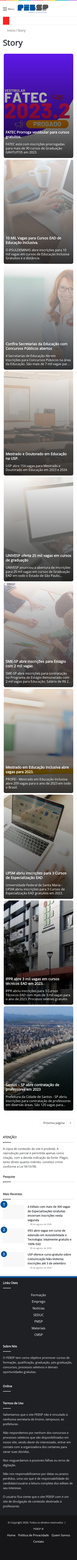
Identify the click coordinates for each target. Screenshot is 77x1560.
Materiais (38, 1328)
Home (11, 1535)
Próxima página (54, 1123)
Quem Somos (61, 1535)
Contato (38, 1541)
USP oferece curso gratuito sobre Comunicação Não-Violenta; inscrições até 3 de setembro (49, 1259)
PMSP (38, 1321)
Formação (38, 1295)
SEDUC (38, 1315)
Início (10, 30)
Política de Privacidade (33, 1535)
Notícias (39, 1308)
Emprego (38, 1301)
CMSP (38, 1335)
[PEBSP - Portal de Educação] (33, 8)
